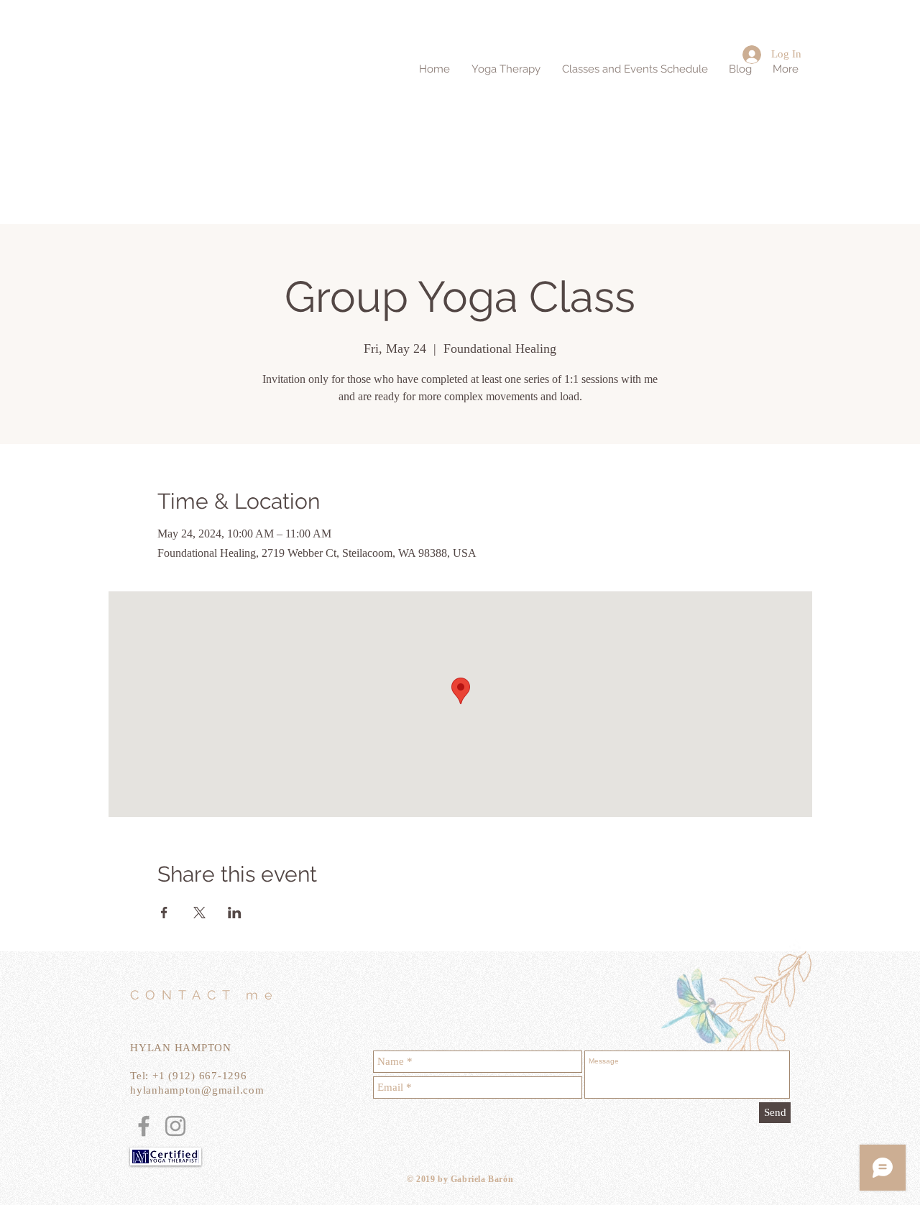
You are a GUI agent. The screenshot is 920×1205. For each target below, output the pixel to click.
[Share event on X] (199, 912)
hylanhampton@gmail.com (197, 1090)
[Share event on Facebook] (164, 912)
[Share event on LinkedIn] (235, 912)
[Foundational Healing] (143, 1126)
